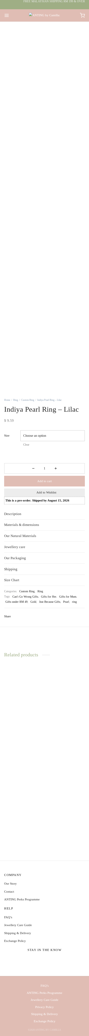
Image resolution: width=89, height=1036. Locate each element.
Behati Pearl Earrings (59, 825)
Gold (33, 601)
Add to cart (44, 481)
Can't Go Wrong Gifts (25, 596)
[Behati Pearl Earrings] (65, 791)
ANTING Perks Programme (22, 899)
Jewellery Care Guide (18, 925)
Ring (15, 400)
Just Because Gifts (49, 601)
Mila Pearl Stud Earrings (61, 730)
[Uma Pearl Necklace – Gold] (23, 696)
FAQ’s (8, 917)
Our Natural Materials (20, 536)
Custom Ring (27, 400)
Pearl (66, 601)
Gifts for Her (48, 596)
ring (74, 601)
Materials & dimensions (21, 525)
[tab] (44, 513)
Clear (26, 444)
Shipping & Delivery (17, 933)
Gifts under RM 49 (16, 601)
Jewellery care (14, 547)
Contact (9, 891)
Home (7, 400)
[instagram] (44, 959)
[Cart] (82, 15)
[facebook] (35, 959)
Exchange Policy (15, 941)
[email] (54, 959)
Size (7, 435)
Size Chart (11, 580)
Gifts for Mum (67, 596)
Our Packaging (15, 558)
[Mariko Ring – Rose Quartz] (23, 791)
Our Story (10, 883)
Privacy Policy (44, 1007)
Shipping (10, 569)
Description (12, 514)
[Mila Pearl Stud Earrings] (65, 696)
